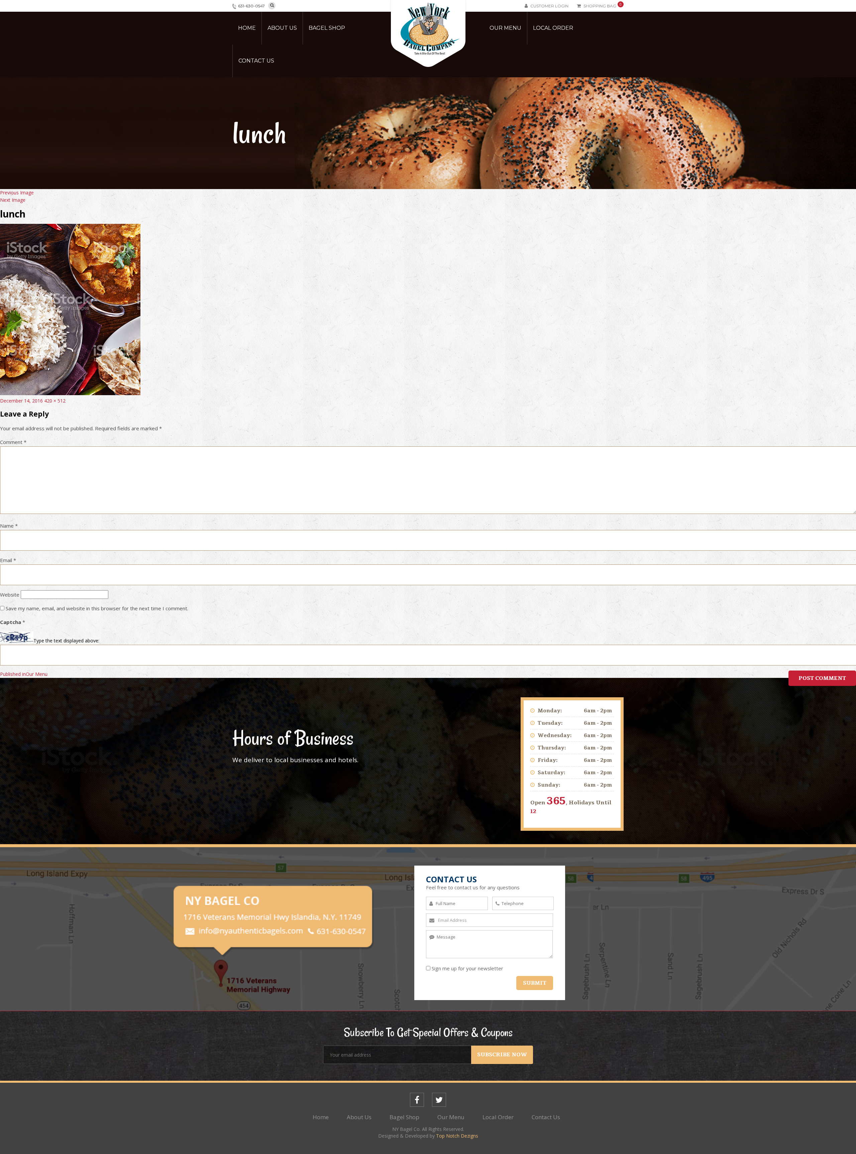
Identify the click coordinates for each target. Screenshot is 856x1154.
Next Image (12, 200)
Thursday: (552, 747)
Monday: (550, 710)
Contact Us (256, 61)
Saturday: (551, 772)
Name (9, 525)
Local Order (553, 28)
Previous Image (17, 192)
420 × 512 (55, 400)
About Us (282, 28)
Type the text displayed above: (66, 641)
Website (9, 594)
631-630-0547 (251, 5)
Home (247, 28)
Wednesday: (555, 735)
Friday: (548, 760)
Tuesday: (550, 723)
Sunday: (549, 785)
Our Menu (505, 28)
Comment (13, 442)
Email (8, 560)
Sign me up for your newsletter (467, 968)
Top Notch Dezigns (457, 1136)
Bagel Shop (327, 28)
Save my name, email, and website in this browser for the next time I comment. (97, 608)
